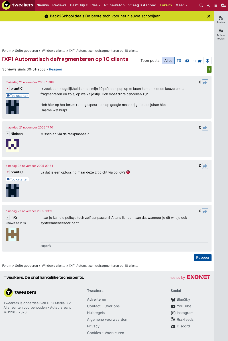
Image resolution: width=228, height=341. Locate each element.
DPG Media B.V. (59, 303)
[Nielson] (12, 145)
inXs (14, 217)
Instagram (185, 312)
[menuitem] (201, 5)
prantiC (17, 88)
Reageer (55, 69)
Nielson (17, 134)
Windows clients (53, 50)
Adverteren (96, 299)
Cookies (94, 333)
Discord (183, 326)
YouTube (184, 306)
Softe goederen (26, 50)
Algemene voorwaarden (107, 319)
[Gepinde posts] (207, 60)
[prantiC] (12, 107)
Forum (6, 50)
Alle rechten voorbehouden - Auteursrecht (37, 307)
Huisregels (96, 312)
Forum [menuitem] (166, 5)
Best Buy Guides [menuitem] (84, 5)
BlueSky (183, 299)
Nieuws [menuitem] (43, 5)
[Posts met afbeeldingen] (187, 60)
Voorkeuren (114, 333)
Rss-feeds (185, 319)
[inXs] (12, 234)
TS (179, 60)
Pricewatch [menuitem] (114, 5)
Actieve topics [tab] (221, 37)
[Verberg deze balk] (209, 16)
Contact (94, 306)
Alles (168, 60)
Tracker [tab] (221, 22)
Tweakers (11, 303)
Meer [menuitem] (180, 5)
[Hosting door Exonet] (190, 278)
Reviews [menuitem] (59, 5)
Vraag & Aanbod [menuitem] (142, 5)
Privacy (93, 326)
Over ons (112, 306)
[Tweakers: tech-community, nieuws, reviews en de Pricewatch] (17, 5)
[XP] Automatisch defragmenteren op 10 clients (103, 50)
